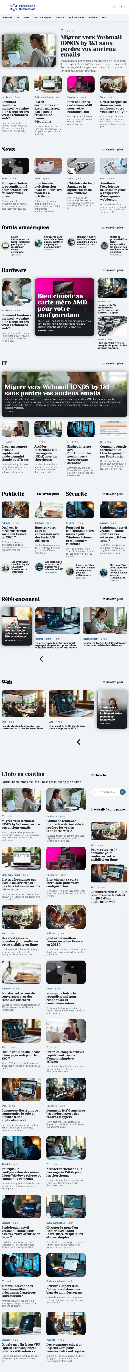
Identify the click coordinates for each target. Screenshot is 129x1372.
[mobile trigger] (5, 7)
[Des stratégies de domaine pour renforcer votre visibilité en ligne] (113, 84)
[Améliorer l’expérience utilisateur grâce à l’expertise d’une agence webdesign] (113, 166)
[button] (41, 659)
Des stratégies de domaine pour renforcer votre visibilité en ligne (113, 106)
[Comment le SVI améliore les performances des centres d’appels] (112, 288)
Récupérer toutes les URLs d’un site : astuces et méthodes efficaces (105, 644)
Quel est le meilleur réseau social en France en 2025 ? (14, 532)
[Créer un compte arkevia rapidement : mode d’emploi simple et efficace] (15, 429)
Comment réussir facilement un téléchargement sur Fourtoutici (113, 451)
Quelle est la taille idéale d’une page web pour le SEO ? (68, 727)
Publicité (13, 494)
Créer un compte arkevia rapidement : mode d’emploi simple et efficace (15, 453)
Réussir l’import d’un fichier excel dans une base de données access (87, 241)
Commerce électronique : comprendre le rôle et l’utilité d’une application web (21, 1115)
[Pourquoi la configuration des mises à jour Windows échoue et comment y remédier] (80, 509)
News (8, 149)
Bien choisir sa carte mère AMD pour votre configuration (79, 106)
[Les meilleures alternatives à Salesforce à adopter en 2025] (39, 567)
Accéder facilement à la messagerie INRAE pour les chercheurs (46, 453)
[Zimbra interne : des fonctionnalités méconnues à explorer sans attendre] (81, 429)
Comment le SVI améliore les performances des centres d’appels (109, 309)
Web (102, 97)
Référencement (21, 599)
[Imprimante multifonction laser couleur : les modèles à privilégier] (48, 166)
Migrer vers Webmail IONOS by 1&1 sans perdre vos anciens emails (91, 46)
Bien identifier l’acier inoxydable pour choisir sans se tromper (112, 345)
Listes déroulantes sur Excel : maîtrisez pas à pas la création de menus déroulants (47, 111)
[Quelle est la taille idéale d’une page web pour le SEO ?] (71, 703)
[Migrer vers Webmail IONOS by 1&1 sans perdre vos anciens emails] (29, 50)
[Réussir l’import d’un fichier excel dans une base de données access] (71, 242)
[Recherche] (115, 7)
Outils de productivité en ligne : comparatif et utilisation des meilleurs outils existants (119, 244)
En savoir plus (112, 149)
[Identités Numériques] (22, 7)
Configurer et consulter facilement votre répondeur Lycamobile (111, 713)
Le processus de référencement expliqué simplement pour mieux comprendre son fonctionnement (56, 645)
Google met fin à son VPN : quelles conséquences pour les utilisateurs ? (85, 570)
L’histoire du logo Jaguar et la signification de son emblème (81, 188)
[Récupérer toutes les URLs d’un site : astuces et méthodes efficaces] (105, 620)
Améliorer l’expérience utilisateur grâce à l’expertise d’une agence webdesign (113, 191)
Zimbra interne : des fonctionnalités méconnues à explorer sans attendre (80, 455)
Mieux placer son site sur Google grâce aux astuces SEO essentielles (16, 632)
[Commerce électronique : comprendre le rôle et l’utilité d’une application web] (21, 1089)
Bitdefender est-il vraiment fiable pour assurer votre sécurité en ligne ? (113, 534)
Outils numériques (43, 97)
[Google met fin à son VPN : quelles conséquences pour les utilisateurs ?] (70, 571)
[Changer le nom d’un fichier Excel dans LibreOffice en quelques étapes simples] (38, 243)
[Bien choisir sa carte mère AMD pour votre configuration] (81, 84)
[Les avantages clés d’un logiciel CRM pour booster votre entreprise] (5, 568)
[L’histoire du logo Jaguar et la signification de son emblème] (81, 166)
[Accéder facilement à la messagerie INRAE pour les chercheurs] (48, 429)
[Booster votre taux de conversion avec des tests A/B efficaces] (49, 509)
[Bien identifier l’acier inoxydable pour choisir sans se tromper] (112, 326)
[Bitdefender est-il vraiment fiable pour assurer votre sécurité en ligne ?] (113, 509)
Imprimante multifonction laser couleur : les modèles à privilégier (48, 189)
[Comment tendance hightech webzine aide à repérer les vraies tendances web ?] (15, 84)
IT (61, 30)
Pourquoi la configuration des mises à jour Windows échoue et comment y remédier (80, 536)
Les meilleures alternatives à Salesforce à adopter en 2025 (54, 566)
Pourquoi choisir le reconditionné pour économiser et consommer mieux (15, 189)
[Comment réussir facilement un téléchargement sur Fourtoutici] (113, 429)
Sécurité (76, 494)
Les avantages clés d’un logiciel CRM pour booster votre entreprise (20, 567)
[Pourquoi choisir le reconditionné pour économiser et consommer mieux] (15, 166)
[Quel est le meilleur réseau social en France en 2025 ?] (15, 509)
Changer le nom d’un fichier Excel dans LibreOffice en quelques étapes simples (53, 242)
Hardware (7, 97)
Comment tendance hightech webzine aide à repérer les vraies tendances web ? (15, 110)
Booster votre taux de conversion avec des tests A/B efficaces (47, 534)
